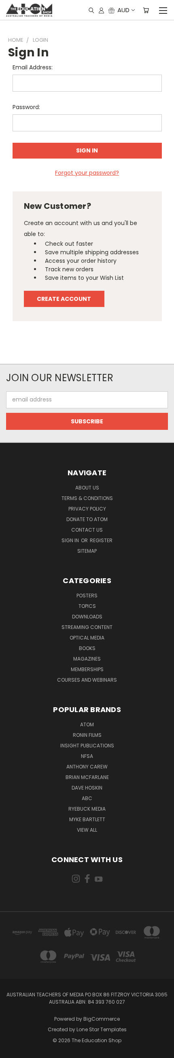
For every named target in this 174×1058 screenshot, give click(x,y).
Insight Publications (87, 745)
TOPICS (87, 606)
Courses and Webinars (87, 679)
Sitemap (87, 550)
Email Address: (33, 67)
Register (101, 540)
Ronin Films (87, 735)
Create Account (64, 299)
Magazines (87, 658)
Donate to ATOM (87, 519)
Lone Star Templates (101, 1029)
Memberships (87, 669)
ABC (87, 798)
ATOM (87, 724)
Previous (12, 1049)
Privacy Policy (87, 508)
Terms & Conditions (87, 498)
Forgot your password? (87, 173)
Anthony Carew (87, 766)
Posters (87, 595)
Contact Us (87, 529)
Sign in (71, 540)
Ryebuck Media (87, 808)
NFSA (87, 756)
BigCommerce (101, 1018)
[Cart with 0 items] (146, 10)
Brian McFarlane (87, 777)
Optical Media (87, 637)
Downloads (87, 616)
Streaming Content (87, 627)
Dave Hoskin (87, 787)
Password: (26, 107)
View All (87, 829)
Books (87, 648)
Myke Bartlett (87, 819)
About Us (87, 487)
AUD (123, 10)
